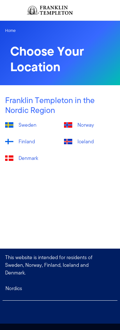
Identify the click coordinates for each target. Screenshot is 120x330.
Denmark (28, 158)
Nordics (13, 288)
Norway (85, 125)
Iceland (85, 141)
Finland (27, 141)
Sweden (27, 125)
